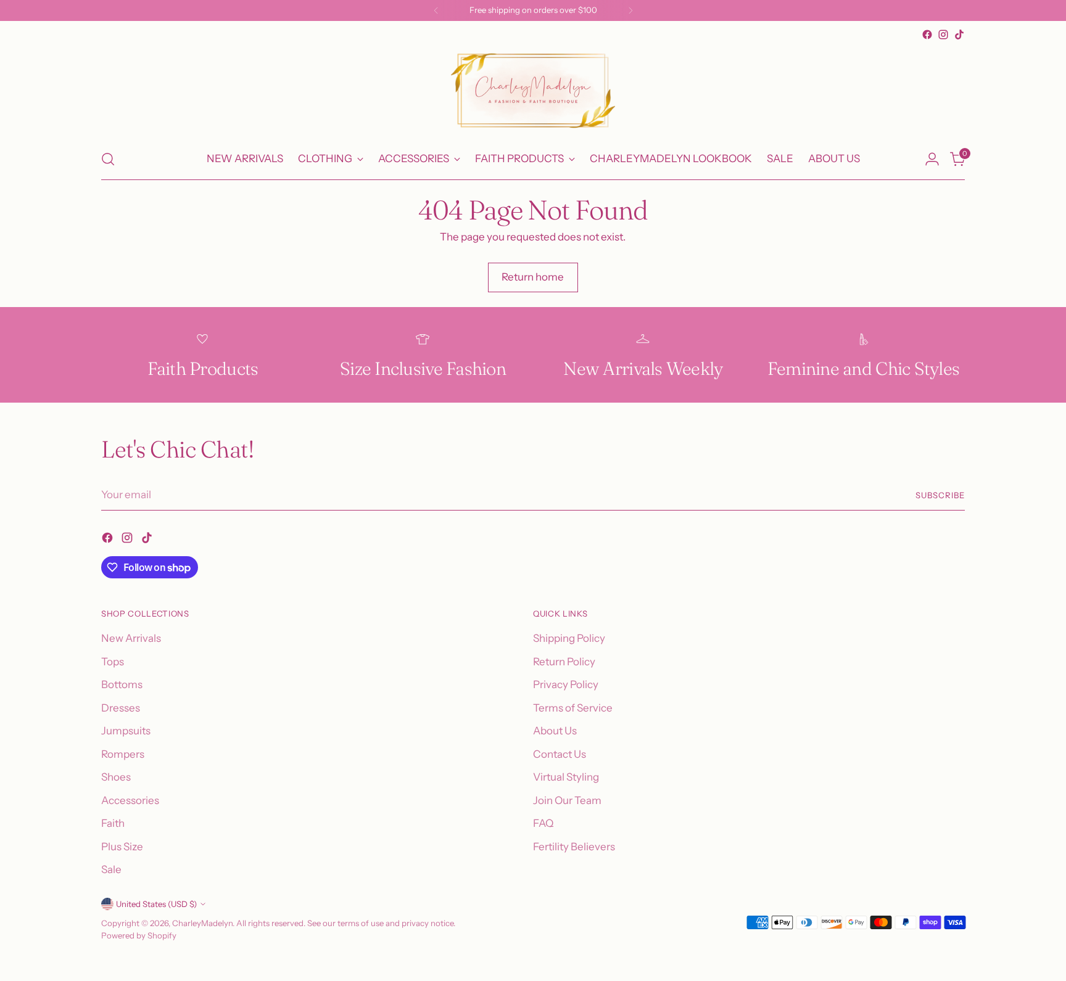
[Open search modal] (108, 159)
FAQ (543, 823)
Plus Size (122, 846)
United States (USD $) (156, 904)
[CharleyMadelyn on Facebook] (927, 34)
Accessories (130, 800)
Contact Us (559, 754)
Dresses (120, 708)
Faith (113, 823)
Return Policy (564, 661)
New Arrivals (131, 638)
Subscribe (940, 495)
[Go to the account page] (932, 159)
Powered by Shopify (138, 935)
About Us (555, 730)
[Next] (630, 10)
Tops (112, 661)
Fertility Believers (574, 846)
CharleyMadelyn (202, 923)
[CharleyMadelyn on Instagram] (943, 34)
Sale (111, 869)
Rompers (122, 754)
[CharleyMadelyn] (533, 90)
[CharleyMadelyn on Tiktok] (959, 34)
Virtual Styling (566, 777)
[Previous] (436, 10)
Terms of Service (573, 708)
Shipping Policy (569, 638)
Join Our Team (567, 800)
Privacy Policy (565, 684)
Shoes (116, 777)
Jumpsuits (126, 730)
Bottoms (122, 684)
